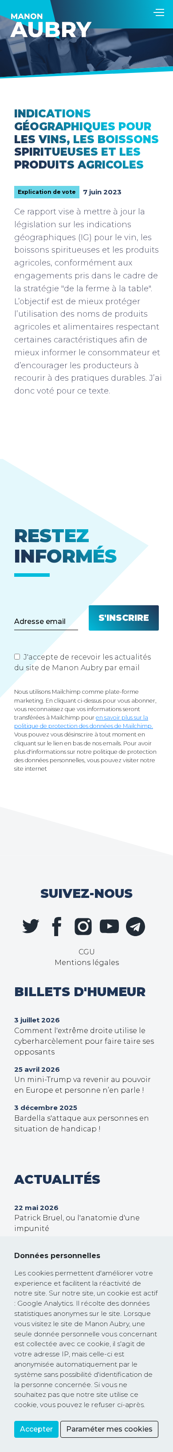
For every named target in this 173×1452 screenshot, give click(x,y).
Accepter (36, 1429)
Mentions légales (87, 962)
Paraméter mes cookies (109, 1429)
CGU (87, 952)
